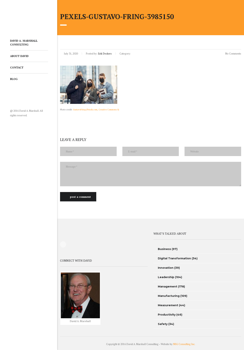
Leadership (166, 277)
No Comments (233, 53)
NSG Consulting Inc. (184, 344)
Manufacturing (169, 296)
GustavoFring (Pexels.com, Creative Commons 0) (96, 109)
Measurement (168, 305)
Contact (16, 67)
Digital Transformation (174, 258)
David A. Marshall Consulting (24, 42)
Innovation (165, 267)
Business (164, 249)
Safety (163, 324)
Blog (14, 79)
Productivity (167, 314)
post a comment (80, 197)
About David (19, 56)
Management (167, 286)
